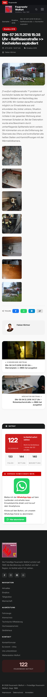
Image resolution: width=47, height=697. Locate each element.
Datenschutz (18, 692)
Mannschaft (7, 601)
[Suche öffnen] (36, 9)
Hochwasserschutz (10, 626)
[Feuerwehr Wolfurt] (8, 9)
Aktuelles (6, 588)
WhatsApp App (24, 497)
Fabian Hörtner (10, 52)
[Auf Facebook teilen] (15, 311)
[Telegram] (17, 575)
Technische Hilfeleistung (12, 622)
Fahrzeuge (6, 613)
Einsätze (5, 592)
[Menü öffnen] (42, 9)
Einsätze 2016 (15, 21)
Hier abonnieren (17, 519)
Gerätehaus (7, 630)
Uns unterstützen (9, 651)
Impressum (6, 692)
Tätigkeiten (7, 597)
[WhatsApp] (23, 575)
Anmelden (29, 692)
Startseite (5, 22)
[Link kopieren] (40, 311)
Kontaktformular (9, 642)
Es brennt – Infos (9, 647)
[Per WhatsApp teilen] (23, 311)
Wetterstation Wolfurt (11, 655)
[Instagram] (10, 575)
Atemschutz (7, 617)
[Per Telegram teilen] (31, 311)
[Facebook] (4, 575)
